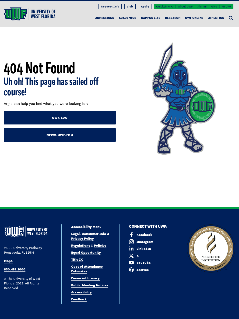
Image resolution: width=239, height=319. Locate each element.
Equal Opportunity (86, 252)
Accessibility (81, 292)
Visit (130, 6)
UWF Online (194, 18)
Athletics (216, 18)
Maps (8, 261)
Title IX (77, 259)
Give (214, 6)
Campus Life (150, 18)
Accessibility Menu (86, 227)
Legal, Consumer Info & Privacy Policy (90, 236)
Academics (127, 18)
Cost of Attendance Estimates (87, 268)
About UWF (185, 6)
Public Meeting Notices (89, 285)
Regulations (80, 245)
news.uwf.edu (59, 135)
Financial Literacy (85, 278)
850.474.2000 (14, 269)
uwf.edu (60, 118)
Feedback (79, 299)
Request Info (110, 6)
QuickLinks (163, 6)
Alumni (202, 6)
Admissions (104, 18)
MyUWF (227, 6)
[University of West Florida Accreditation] (211, 248)
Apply (145, 6)
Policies (100, 245)
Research (172, 18)
